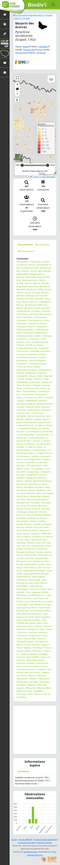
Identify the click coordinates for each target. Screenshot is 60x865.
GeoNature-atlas (30, 852)
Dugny (29, 379)
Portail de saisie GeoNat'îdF (45, 839)
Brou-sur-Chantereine (40, 301)
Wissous (38, 694)
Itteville (20, 419)
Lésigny (46, 459)
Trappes (27, 647)
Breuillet (39, 298)
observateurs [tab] (26, 251)
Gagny (21, 400)
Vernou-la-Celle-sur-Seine (35, 666)
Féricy (19, 388)
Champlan (21, 323)
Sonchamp (21, 635)
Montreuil (32, 505)
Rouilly (19, 564)
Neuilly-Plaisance (24, 524)
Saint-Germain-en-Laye (31, 581)
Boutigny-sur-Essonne (37, 295)
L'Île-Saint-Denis (33, 465)
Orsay (20, 539)
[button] (17, 77)
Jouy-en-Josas (44, 422)
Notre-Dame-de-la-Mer (27, 530)
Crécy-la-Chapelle (37, 360)
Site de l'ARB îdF (25, 839)
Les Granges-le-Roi (32, 459)
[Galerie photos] (5, 72)
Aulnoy (25, 270)
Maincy (19, 480)
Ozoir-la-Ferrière (39, 539)
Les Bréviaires (22, 456)
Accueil (14, 839)
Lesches (35, 456)
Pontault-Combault (25, 552)
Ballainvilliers (22, 274)
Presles (39, 552)
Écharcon (38, 379)
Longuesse (32, 474)
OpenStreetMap (49, 176)
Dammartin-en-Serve (26, 369)
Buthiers (46, 308)
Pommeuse (29, 548)
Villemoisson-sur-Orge (27, 681)
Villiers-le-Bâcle (44, 687)
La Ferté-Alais (46, 431)
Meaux (31, 490)
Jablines (28, 419)
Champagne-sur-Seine (38, 320)
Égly (46, 379)
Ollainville (46, 533)
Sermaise (42, 632)
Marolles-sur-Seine (37, 484)
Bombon (20, 295)
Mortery (43, 511)
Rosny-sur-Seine (41, 561)
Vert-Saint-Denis (32, 672)
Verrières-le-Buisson (25, 669)
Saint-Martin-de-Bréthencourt (30, 595)
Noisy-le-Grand (41, 527)
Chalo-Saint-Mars (24, 317)
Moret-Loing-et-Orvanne (28, 508)
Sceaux (49, 629)
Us (17, 653)
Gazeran (43, 400)
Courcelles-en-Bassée (26, 357)
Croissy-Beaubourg (37, 363)
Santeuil (38, 626)
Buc (46, 304)
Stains (19, 638)
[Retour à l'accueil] (5, 14)
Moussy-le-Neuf (34, 514)
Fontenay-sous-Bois (33, 397)
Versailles (41, 669)
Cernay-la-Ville (36, 314)
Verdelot (31, 663)
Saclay (41, 564)
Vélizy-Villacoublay (35, 660)
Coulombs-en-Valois (36, 354)
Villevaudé (30, 687)
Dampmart (31, 372)
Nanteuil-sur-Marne (37, 518)
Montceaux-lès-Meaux (37, 499)
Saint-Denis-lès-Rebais (34, 570)
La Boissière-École (24, 425)
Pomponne (41, 548)
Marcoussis (21, 484)
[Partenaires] (5, 33)
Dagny (37, 366)
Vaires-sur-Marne (28, 653)
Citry (28, 341)
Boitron (45, 292)
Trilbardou (37, 650)
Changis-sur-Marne (25, 326)
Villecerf (31, 675)
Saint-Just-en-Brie (37, 589)
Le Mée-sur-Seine (34, 446)
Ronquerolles (41, 558)
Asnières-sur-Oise (30, 267)
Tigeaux (45, 644)
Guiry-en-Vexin (23, 412)
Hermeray (40, 416)
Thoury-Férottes (32, 644)
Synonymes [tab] (23, 771)
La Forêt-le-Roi (42, 434)
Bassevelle (31, 277)
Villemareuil (43, 678)
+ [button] (17, 84)
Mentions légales (45, 842)
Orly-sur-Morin (23, 536)
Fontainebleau (30, 391)
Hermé (31, 416)
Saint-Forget (34, 579)
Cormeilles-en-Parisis (39, 351)
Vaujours (20, 657)
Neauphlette (22, 521)
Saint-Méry (23, 604)
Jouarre (46, 419)
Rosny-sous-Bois (24, 561)
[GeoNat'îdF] (5, 43)
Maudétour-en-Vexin (34, 487)
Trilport (47, 650)
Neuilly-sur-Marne (42, 524)
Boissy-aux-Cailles (35, 289)
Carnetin (36, 311)
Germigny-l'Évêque (25, 403)
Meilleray (41, 490)
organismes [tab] (42, 244)
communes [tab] (25, 244)
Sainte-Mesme (23, 576)
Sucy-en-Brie (30, 638)
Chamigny (21, 320)
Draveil (21, 379)
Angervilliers (36, 261)
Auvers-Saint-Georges (40, 270)
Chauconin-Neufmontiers (35, 332)
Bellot (42, 280)
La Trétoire (29, 443)
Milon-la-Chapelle (45, 493)
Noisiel (29, 527)
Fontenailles (28, 394)
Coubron (20, 354)
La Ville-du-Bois (43, 443)
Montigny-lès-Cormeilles (28, 502)
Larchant (36, 440)
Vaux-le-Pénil (33, 657)
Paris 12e (40, 542)
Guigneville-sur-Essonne (38, 409)
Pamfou (31, 542)
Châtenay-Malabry (25, 329)
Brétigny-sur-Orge (25, 298)
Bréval (25, 301)
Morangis (42, 505)
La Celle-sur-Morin (43, 425)
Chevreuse (34, 338)
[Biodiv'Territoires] (5, 53)
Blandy (45, 283)
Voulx (30, 694)
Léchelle (20, 446)
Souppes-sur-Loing (37, 635)
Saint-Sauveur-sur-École (32, 615)
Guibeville (21, 409)
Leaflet (35, 176)
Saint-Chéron (30, 567)
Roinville (30, 558)
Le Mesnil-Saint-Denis (33, 451)
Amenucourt (22, 261)
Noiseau (20, 527)
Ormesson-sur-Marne (42, 536)
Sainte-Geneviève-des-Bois (36, 573)
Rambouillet (30, 555)
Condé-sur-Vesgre (34, 345)
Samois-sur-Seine (24, 626)
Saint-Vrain (42, 623)
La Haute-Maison (36, 437)
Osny (27, 539)
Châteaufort (42, 326)
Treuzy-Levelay (23, 650)
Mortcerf (33, 511)
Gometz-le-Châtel (44, 403)
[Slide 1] (23, 749)
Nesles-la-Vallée (37, 521)
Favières (46, 385)
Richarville (43, 555)
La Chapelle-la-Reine (27, 428)
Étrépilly (36, 385)
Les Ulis (20, 462)
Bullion (19, 308)
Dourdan (48, 375)
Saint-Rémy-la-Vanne (40, 610)
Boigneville (21, 286)
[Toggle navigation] (53, 4)
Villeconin (41, 675)
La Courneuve (32, 431)
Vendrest (20, 663)
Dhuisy (32, 375)
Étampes (27, 385)
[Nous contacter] (5, 62)
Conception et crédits (27, 842)
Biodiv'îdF (37, 5)
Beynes (28, 283)
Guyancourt (38, 412)
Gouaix (21, 406)
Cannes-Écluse (23, 311)
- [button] (17, 93)
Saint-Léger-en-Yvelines (37, 592)
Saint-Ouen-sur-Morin (26, 607)
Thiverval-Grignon (25, 641)
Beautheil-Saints (30, 280)
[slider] (47, 165)
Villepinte (31, 684)
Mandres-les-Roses (42, 480)
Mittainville (35, 496)
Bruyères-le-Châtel (34, 304)
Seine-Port (23, 632)
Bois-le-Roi (33, 286)
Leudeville (30, 462)
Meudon (31, 493)
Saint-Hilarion (40, 582)
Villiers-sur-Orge (24, 691)
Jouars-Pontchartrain (26, 422)
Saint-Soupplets (42, 616)
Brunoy (20, 304)
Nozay (26, 533)
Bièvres (36, 283)
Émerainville (22, 382)
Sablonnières (30, 564)
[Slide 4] (40, 749)
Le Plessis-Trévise (44, 453)
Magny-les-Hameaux (36, 477)
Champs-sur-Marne (37, 323)
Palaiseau (20, 542)
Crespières (21, 363)
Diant (39, 375)
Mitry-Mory (23, 496)
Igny (49, 416)
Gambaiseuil (31, 400)
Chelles (37, 335)
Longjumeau (33, 471)
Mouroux (20, 514)
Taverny (41, 638)
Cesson (47, 314)
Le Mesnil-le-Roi (39, 450)
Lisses (26, 468)
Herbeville (21, 416)
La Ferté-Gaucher (26, 434)
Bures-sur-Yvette (32, 308)
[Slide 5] (46, 749)
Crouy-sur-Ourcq (24, 366)
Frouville (48, 397)
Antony (31, 264)
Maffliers (20, 477)
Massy (19, 487)
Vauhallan (43, 653)
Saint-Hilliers (22, 586)
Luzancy (42, 474)
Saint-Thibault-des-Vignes (31, 621)
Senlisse (33, 632)
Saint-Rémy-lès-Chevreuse (28, 613)
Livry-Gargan (37, 468)
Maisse (28, 480)
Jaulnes (37, 419)
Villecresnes (22, 678)
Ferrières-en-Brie (31, 388)
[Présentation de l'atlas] (5, 24)
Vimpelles (37, 691)
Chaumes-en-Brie (24, 335)
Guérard (46, 406)
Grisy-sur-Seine (33, 406)
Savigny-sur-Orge (36, 629)
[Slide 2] (29, 749)
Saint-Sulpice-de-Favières (28, 620)
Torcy (19, 647)
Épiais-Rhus (35, 382)
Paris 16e (25, 545)
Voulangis (21, 694)
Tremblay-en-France (41, 647)
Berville (19, 283)
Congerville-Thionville (26, 348)
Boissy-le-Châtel (32, 292)
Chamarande (40, 317)
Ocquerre (35, 533)
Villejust (32, 678)
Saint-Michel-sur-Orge (40, 604)
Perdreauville (38, 545)
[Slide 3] (34, 749)
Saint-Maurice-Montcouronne (38, 601)
